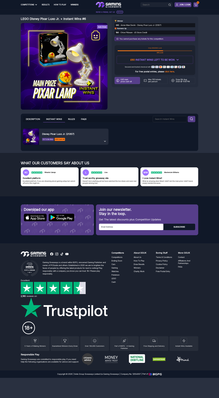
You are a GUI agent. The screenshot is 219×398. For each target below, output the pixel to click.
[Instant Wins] (184, 341)
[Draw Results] (95, 341)
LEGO (114, 278)
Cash (114, 282)
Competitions (27, 5)
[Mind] (187, 360)
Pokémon (116, 275)
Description (33, 119)
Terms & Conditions (164, 257)
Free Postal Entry (163, 271)
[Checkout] (195, 4)
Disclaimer (160, 268)
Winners (75, 5)
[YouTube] (66, 254)
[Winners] (35, 341)
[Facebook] (51, 254)
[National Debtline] (140, 359)
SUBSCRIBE (179, 227)
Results (46, 5)
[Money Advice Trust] (116, 359)
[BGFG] (124, 341)
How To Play (60, 5)
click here (169, 71)
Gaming (115, 268)
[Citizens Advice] (92, 359)
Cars (113, 264)
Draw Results (139, 264)
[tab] (54, 119)
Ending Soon (117, 261)
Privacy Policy (162, 261)
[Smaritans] (164, 360)
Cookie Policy (162, 264)
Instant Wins (54, 119)
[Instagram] (56, 254)
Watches (115, 271)
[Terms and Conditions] (154, 341)
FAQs (83, 119)
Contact (181, 257)
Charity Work (139, 271)
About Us (137, 257)
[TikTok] (61, 254)
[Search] (170, 5)
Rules (71, 119)
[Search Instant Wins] (191, 119)
